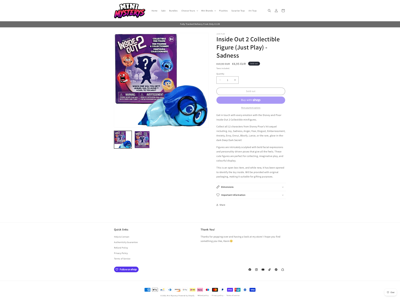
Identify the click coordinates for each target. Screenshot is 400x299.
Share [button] (222, 204)
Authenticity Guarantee (126, 242)
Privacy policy (217, 295)
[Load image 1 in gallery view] (123, 139)
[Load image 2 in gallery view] (142, 139)
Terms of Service (122, 258)
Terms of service (233, 295)
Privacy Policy (121, 253)
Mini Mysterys (172, 295)
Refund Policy (121, 247)
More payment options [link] (250, 107)
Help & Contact (121, 236)
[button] (189, 10)
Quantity (220, 73)
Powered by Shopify (186, 295)
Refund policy (203, 295)
